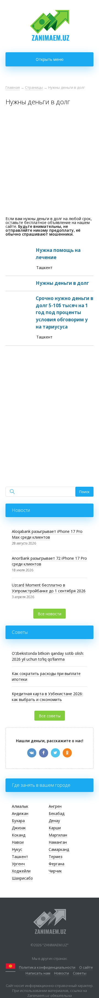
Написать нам (38, 973)
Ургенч (18, 863)
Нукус (17, 849)
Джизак (19, 827)
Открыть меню (50, 59)
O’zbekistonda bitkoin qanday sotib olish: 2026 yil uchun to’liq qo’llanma (48, 656)
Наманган (58, 842)
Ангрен (55, 806)
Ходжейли (21, 871)
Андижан (20, 813)
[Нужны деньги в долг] (50, 283)
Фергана (56, 863)
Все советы (50, 715)
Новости (61, 973)
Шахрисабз (22, 878)
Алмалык (20, 806)
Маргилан (58, 835)
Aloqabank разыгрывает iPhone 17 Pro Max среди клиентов (47, 534)
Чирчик (55, 871)
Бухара (18, 820)
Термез (55, 856)
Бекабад (56, 813)
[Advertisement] (49, 163)
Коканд (18, 835)
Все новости (49, 613)
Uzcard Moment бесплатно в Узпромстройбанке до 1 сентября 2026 (49, 587)
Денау (54, 820)
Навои (18, 842)
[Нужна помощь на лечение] (50, 259)
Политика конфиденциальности (47, 967)
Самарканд (59, 849)
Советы (79, 973)
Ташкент (20, 856)
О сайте (86, 967)
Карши (55, 827)
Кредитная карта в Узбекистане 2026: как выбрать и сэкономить (47, 696)
